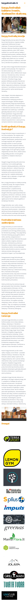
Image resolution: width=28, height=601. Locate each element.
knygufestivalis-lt (10, 3)
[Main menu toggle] (24, 3)
